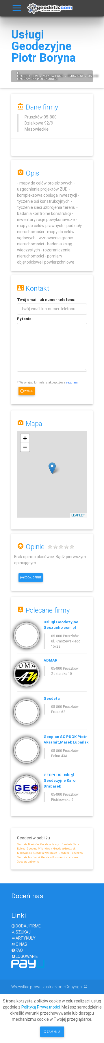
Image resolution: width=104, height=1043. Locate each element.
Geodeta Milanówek (39, 848)
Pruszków (75, 76)
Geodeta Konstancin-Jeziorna (59, 857)
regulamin (73, 382)
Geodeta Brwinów (28, 844)
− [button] (25, 447)
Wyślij (28, 391)
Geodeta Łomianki (28, 857)
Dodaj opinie (32, 577)
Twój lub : (46, 299)
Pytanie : (25, 318)
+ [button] (25, 438)
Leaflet (78, 515)
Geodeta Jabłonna (28, 861)
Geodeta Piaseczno (71, 853)
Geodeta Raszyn (50, 844)
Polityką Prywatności (40, 1007)
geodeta (24, 76)
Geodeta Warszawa (45, 853)
